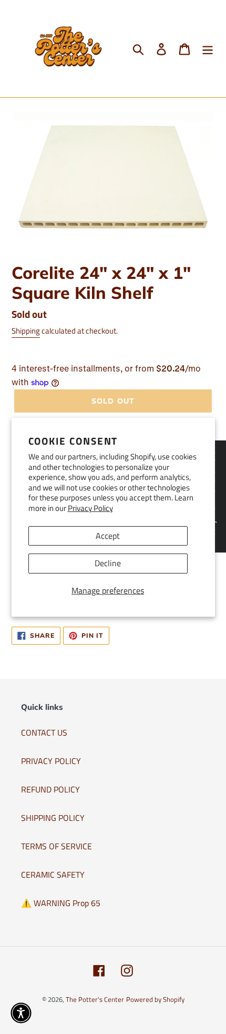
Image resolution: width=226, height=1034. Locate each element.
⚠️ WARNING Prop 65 (60, 903)
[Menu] (207, 49)
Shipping (26, 331)
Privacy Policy (90, 508)
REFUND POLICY (50, 789)
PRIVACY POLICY (51, 761)
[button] (21, 1012)
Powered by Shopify (155, 999)
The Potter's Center (95, 999)
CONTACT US (44, 732)
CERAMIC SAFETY (53, 874)
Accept (108, 535)
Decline (108, 563)
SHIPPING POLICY (53, 817)
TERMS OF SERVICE (56, 846)
